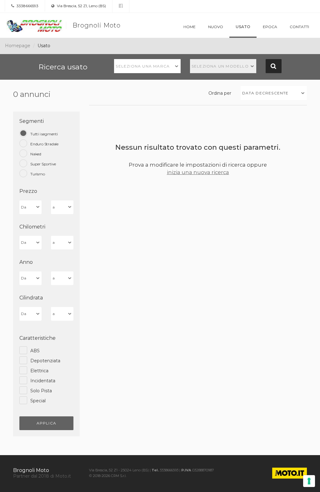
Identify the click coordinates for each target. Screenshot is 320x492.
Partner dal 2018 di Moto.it (42, 476)
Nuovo (215, 26)
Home (189, 26)
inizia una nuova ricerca (198, 172)
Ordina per (219, 93)
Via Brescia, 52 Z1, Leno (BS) (81, 5)
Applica (46, 423)
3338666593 (27, 5)
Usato (243, 26)
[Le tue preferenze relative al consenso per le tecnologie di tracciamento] (309, 481)
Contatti (299, 26)
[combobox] (147, 66)
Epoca (270, 26)
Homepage (17, 45)
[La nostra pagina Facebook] (121, 6)
